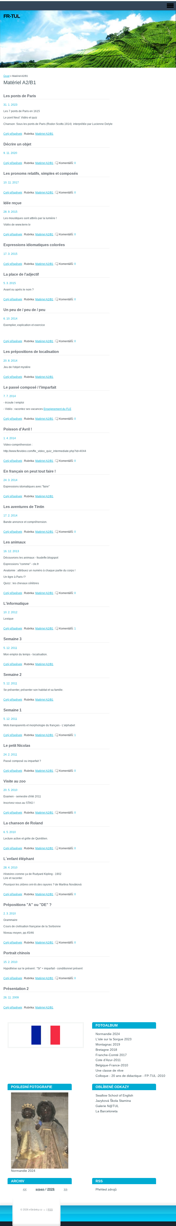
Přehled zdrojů (106, 1189)
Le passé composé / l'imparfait (29, 387)
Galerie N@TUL (107, 1106)
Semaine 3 (12, 639)
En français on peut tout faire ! (29, 471)
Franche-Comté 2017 (111, 1055)
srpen (40, 1189)
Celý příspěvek (12, 133)
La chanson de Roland (23, 823)
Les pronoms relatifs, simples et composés (40, 173)
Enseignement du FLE (57, 409)
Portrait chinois (16, 953)
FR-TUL (11, 16)
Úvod (6, 76)
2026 (51, 1189)
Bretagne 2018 (106, 1049)
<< (25, 1189)
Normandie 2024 (108, 1034)
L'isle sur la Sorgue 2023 (114, 1039)
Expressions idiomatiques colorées (34, 245)
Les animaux (14, 542)
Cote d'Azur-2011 (108, 1060)
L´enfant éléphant (18, 859)
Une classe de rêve (110, 1070)
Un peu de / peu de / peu (24, 310)
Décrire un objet (17, 144)
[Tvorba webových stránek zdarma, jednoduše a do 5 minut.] (44, 1210)
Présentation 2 (16, 989)
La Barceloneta (107, 1111)
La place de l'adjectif (21, 274)
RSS (50, 1209)
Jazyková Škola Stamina (113, 1100)
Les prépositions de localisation (31, 352)
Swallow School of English (114, 1095)
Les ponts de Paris (19, 96)
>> (65, 1189)
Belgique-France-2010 (112, 1065)
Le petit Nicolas (16, 745)
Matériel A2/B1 (44, 133)
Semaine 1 (12, 710)
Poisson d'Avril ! (17, 429)
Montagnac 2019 (108, 1044)
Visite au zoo (14, 781)
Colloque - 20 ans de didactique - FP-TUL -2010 (130, 1076)
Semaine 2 (12, 675)
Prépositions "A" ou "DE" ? (27, 905)
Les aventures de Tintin (23, 507)
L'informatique (16, 603)
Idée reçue (12, 203)
